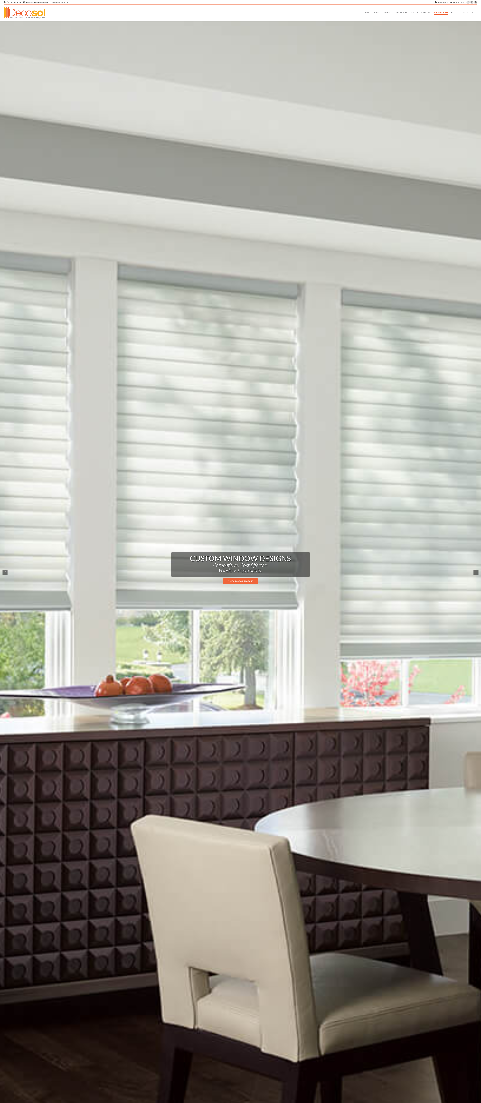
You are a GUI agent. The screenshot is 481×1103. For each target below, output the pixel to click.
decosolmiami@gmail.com (37, 2)
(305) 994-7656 (14, 2)
